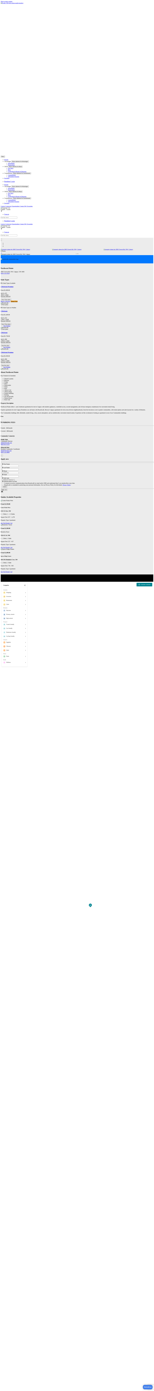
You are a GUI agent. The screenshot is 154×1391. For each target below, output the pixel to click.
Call (11, 523)
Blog (9, 170)
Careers (3, 206)
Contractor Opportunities (12, 206)
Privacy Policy (67, 485)
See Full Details (5, 523)
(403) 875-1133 (5, 444)
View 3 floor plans (6, 299)
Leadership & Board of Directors (17, 171)
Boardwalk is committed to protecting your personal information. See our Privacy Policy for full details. (37, 485)
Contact (22, 206)
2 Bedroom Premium (7, 352)
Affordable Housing (13, 176)
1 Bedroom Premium (7, 286)
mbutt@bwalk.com (6, 450)
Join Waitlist (6, 326)
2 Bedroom (4, 332)
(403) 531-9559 (5, 273)
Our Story (10, 168)
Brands (6, 159)
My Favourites (28, 206)
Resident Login (9, 181)
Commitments (12, 175)
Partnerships (11, 165)
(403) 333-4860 (5, 452)
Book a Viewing (5, 301)
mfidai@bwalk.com (6, 443)
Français (6, 214)
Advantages (11, 163)
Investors (6, 178)
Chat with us (148, 1387)
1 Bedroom (4, 311)
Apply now (4, 489)
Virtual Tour (14, 301)
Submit (5, 486)
